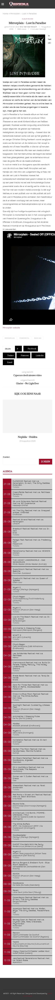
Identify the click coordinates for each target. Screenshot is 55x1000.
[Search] (52, 4)
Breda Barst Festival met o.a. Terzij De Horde (31, 676)
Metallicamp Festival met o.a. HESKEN (31, 551)
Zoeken (6, 457)
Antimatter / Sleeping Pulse (26, 716)
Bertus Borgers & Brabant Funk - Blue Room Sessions (31, 863)
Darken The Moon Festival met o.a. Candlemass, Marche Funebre (29, 750)
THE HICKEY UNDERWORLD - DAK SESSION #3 (29, 561)
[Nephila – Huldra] (27, 416)
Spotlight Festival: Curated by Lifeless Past (31, 706)
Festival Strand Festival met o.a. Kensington (28, 520)
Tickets (16, 487)
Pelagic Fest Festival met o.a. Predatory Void (32, 540)
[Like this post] (19, 348)
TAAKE (16, 942)
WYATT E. (17, 635)
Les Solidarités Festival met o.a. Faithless (28, 654)
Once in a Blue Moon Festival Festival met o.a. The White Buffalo (30, 695)
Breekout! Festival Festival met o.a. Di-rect (31, 529)
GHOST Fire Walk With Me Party (28, 844)
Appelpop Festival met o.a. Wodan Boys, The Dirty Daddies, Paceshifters (31, 909)
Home (5, 13)
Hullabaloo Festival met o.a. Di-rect (30, 740)
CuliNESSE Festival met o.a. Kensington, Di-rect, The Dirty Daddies (31, 482)
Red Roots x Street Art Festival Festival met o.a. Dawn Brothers (32, 795)
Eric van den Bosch (28, 27)
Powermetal (24, 338)
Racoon (16, 932)
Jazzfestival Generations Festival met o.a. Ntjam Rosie (31, 959)
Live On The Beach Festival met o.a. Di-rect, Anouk (31, 617)
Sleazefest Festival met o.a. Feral (29, 785)
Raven (15, 890)
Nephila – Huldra (27, 437)
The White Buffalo (21, 824)
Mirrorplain (10, 338)
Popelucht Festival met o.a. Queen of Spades (30, 579)
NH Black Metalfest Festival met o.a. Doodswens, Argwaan (30, 759)
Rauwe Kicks (18, 803)
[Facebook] (39, 4)
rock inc (37, 338)
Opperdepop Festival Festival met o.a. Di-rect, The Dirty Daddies (31, 898)
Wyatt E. (17, 587)
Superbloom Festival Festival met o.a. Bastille (31, 570)
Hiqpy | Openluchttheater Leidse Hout (31, 951)
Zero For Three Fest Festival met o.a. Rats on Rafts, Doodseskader (30, 685)
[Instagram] (45, 4)
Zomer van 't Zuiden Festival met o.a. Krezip (30, 777)
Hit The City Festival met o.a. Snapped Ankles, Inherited (31, 511)
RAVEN (16, 873)
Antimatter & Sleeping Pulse (26, 628)
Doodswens (18, 883)
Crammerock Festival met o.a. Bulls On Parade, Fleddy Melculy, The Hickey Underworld (31, 664)
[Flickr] (48, 4)
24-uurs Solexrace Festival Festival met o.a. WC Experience (30, 502)
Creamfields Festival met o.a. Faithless (31, 492)
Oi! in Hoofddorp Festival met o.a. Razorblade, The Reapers (28, 768)
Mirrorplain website (11, 327)
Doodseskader (19, 835)
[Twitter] (42, 4)
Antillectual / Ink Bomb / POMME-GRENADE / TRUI (29, 814)
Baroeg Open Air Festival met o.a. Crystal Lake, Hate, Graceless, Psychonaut (28, 921)
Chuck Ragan (19, 596)
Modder (16, 723)
